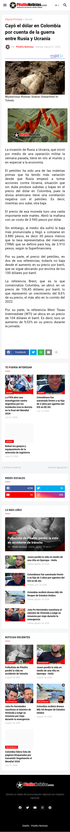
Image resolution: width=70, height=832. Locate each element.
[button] (4, 5)
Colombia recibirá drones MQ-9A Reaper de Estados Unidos (45, 594)
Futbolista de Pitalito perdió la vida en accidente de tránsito (16, 670)
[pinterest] (50, 808)
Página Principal (13, 19)
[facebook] (20, 808)
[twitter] (27, 808)
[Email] (48, 352)
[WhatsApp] (41, 352)
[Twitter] (33, 352)
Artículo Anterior (12, 467)
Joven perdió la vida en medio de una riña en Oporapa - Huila (45, 559)
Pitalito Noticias (39, 825)
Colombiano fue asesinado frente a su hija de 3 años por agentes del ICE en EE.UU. (51, 402)
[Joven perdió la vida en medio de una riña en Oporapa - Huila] (15, 562)
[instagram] (42, 808)
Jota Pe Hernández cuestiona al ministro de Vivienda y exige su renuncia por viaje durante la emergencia (44, 614)
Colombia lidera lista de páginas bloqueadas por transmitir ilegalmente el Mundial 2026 (18, 756)
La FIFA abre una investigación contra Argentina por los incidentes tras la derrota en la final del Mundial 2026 (18, 405)
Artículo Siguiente (57, 467)
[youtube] (35, 808)
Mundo (28, 19)
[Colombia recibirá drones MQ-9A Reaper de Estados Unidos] (15, 597)
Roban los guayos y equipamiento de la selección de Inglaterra (17, 449)
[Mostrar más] (56, 352)
